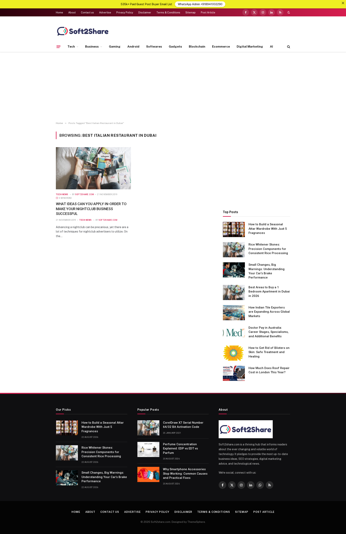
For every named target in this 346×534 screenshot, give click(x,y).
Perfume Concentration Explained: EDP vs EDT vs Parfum (180, 448)
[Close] (343, 3)
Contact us (87, 12)
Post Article (208, 12)
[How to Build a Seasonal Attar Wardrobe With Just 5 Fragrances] (234, 229)
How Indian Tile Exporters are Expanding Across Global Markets (269, 312)
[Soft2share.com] (83, 31)
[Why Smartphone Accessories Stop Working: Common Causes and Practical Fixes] (148, 474)
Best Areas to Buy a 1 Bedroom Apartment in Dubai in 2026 (269, 291)
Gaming (115, 46)
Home (59, 12)
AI (271, 46)
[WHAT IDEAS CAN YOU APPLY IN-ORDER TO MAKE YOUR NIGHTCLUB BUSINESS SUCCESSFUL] (93, 168)
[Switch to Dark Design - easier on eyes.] (288, 12)
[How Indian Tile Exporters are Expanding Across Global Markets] (234, 312)
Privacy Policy (124, 12)
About (72, 12)
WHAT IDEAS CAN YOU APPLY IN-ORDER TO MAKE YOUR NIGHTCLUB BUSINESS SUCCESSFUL (91, 209)
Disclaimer (144, 12)
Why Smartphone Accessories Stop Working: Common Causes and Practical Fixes (185, 473)
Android (133, 46)
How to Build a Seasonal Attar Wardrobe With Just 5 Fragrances (267, 229)
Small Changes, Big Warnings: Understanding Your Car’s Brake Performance (266, 271)
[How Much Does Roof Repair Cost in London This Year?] (234, 373)
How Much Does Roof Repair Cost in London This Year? (269, 370)
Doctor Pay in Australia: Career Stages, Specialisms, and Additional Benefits (268, 332)
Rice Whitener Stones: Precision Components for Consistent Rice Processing (268, 249)
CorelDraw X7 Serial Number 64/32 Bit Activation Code (183, 425)
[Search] (288, 46)
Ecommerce (221, 46)
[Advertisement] (173, 87)
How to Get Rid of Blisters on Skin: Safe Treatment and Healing (269, 352)
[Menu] (58, 46)
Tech (71, 46)
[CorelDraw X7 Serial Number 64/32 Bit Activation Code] (148, 427)
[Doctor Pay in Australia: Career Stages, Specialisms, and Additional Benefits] (234, 332)
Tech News (62, 194)
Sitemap (190, 12)
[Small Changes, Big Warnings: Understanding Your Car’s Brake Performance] (234, 269)
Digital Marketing (250, 46)
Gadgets (175, 46)
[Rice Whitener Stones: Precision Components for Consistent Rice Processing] (234, 249)
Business (92, 46)
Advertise (105, 12)
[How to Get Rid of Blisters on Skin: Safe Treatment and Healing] (234, 353)
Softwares (154, 46)
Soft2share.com (84, 194)
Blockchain (197, 46)
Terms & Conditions (168, 12)
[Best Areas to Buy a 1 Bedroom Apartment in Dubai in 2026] (234, 292)
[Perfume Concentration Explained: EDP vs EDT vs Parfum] (148, 449)
